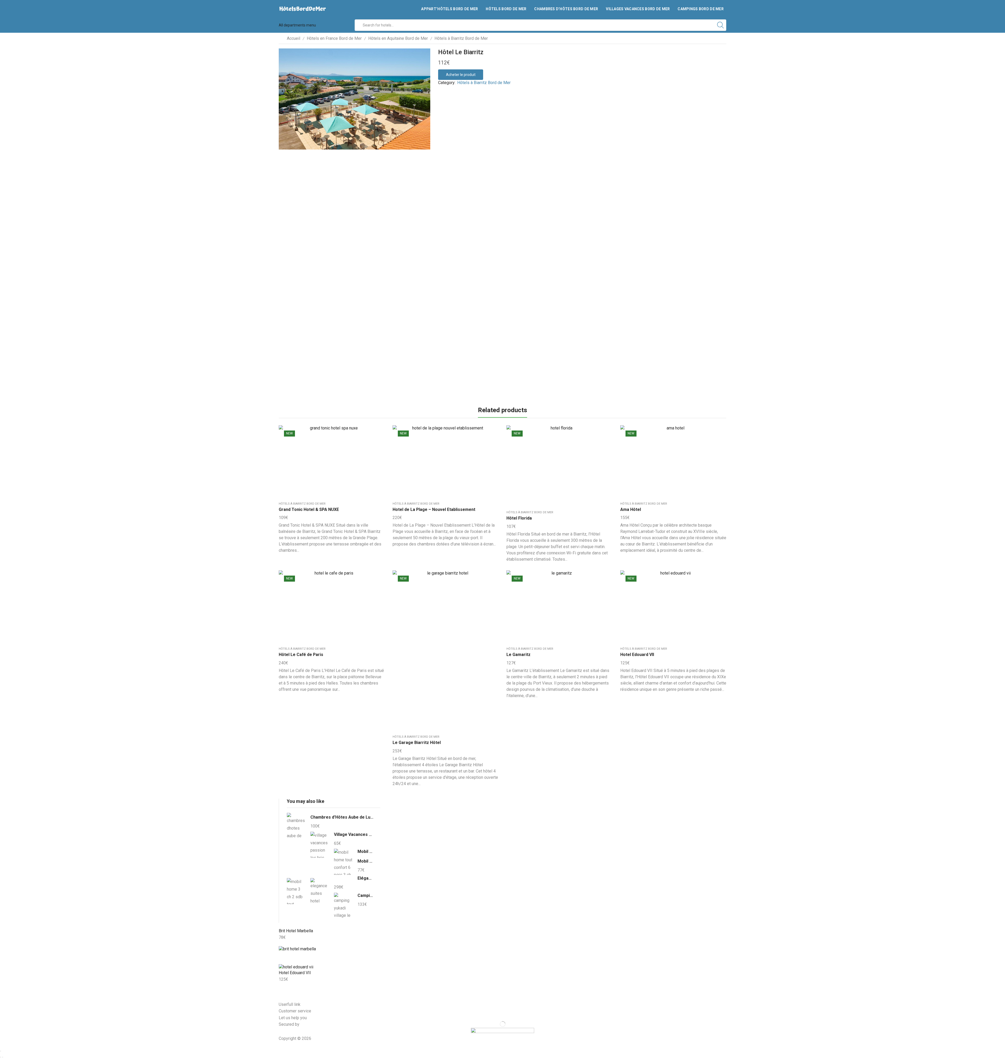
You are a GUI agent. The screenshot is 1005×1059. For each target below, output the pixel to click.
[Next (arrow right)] (2, 1057)
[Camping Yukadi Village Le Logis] (343, 905)
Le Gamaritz (518, 654)
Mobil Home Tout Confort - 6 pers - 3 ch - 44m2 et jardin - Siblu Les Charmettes (366, 851)
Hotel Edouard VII (637, 654)
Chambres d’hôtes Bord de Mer (566, 9)
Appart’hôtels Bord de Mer (449, 9)
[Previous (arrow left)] (0, 1057)
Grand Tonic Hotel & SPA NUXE (309, 509)
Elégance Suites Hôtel (366, 878)
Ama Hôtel (630, 509)
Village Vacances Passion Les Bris (354, 834)
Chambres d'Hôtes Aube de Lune (342, 817)
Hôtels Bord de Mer (506, 9)
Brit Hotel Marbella (296, 930)
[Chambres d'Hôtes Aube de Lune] (296, 827)
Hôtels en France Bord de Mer (334, 38)
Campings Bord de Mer (701, 9)
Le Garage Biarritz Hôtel (417, 742)
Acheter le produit (461, 75)
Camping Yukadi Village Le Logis (366, 895)
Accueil (293, 38)
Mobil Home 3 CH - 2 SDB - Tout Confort (366, 861)
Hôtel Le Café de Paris (301, 654)
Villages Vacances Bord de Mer (638, 9)
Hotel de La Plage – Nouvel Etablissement (434, 509)
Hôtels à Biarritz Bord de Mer (461, 38)
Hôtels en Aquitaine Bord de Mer (398, 38)
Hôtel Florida (519, 518)
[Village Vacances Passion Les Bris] (319, 844)
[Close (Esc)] (0, 1051)
